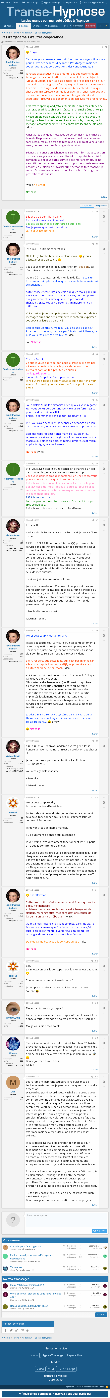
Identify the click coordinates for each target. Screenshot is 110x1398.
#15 (96, 1077)
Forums (25, 26)
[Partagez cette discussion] (102, 47)
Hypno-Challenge (52, 2)
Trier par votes (101, 206)
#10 (96, 798)
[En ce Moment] (106, 26)
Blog (38, 26)
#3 (97, 244)
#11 (96, 890)
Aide (102, 1387)
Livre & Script (32, 2)
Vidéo (7, 2)
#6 (97, 464)
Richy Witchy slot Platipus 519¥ (27, 1285)
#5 (97, 400)
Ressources (54, 26)
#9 (97, 741)
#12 (96, 961)
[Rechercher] (100, 26)
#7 (97, 520)
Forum (34, 1355)
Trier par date (86, 206)
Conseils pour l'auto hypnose (25, 1246)
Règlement (69, 1387)
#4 (97, 354)
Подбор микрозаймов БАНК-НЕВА (29, 1305)
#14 (96, 1038)
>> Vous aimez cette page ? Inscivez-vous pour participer (55, 1393)
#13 (96, 1003)
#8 (97, 631)
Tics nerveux (17, 1267)
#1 (106, 47)
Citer (105, 197)
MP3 (17, 2)
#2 (97, 212)
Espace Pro (71, 2)
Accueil (9, 26)
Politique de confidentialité (87, 1387)
